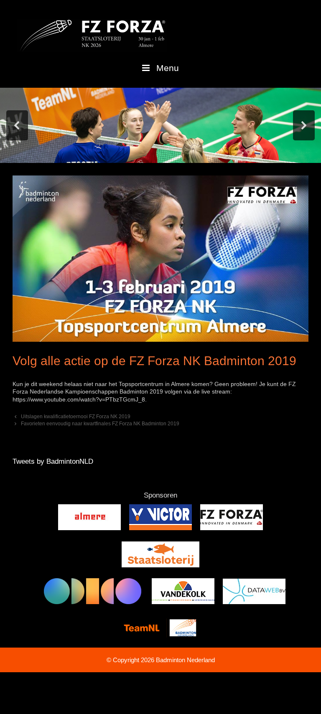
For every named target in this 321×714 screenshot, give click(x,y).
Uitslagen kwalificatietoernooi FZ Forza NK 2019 (75, 416)
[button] (17, 125)
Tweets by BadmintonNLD (53, 461)
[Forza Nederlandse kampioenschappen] (92, 35)
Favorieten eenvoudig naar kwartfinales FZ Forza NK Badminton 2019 (100, 424)
